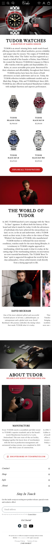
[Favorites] (39, 3)
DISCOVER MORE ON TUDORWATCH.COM (27, 457)
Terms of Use (32, 541)
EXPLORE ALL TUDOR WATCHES (26, 170)
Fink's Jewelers (22, 537)
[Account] (44, 3)
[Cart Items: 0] (49, 3)
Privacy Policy (32, 514)
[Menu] (3, 3)
